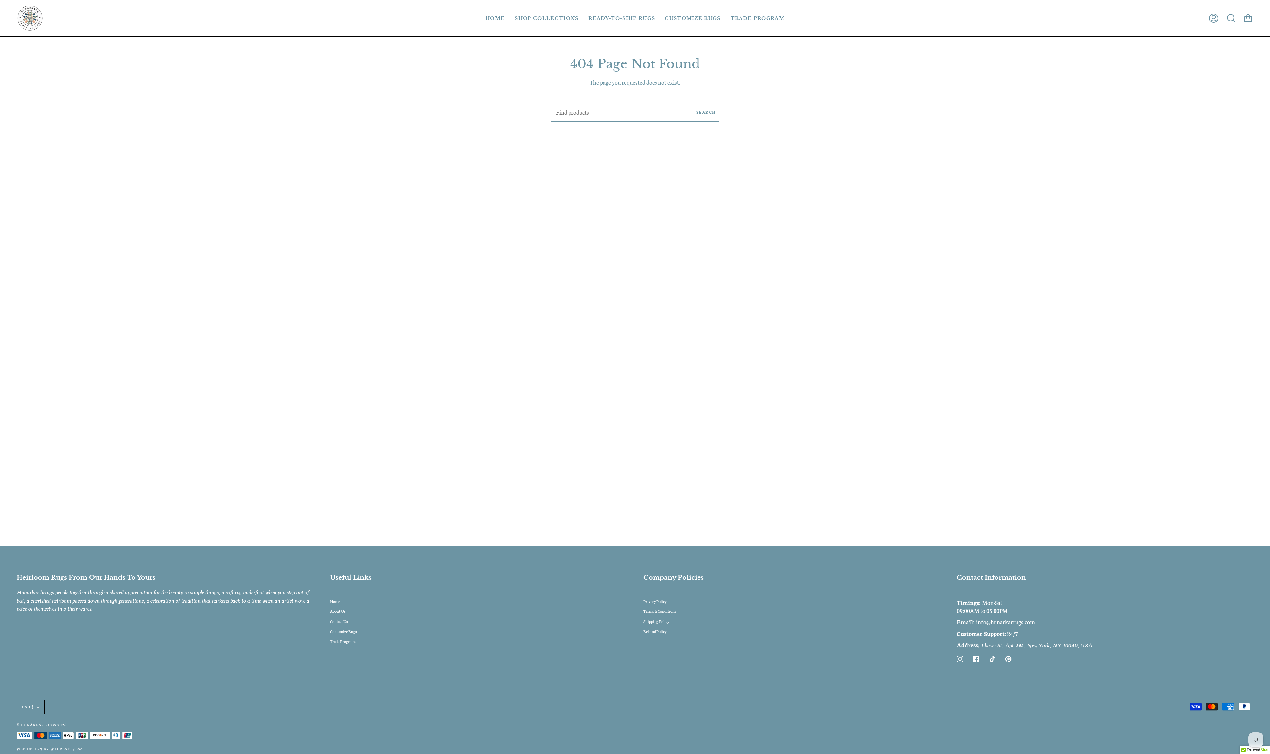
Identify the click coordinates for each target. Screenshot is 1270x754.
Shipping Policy (656, 621)
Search (706, 112)
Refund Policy (655, 631)
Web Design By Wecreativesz (49, 748)
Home (335, 601)
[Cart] (1248, 18)
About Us (338, 611)
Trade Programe (343, 641)
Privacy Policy (655, 601)
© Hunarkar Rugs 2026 (42, 724)
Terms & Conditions (659, 611)
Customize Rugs (343, 631)
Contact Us (339, 621)
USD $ (28, 706)
